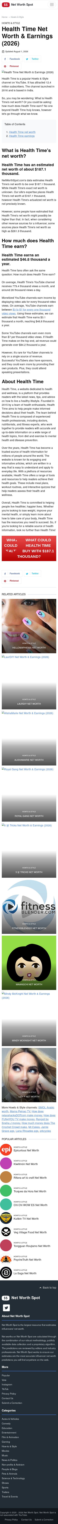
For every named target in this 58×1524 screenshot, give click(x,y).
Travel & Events (10, 1496)
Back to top (49, 1287)
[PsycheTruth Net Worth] (6, 1258)
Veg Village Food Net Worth (30, 1232)
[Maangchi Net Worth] (29, 963)
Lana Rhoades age (27, 1131)
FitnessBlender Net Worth (29, 928)
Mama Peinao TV (20, 1111)
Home (4, 16)
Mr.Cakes (34, 1127)
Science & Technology (13, 1478)
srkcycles (45, 1131)
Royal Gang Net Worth (29, 816)
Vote (4, 1379)
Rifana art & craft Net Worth (30, 1177)
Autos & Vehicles (10, 1418)
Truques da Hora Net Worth (30, 1191)
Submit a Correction (12, 1402)
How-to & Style (9, 1446)
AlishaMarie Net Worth (29, 760)
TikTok (5, 1389)
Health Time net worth (22, 132)
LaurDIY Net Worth (29, 703)
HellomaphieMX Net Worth (29, 647)
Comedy (6, 1423)
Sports (5, 1487)
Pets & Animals (9, 1473)
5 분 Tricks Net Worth (29, 872)
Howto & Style (17, 16)
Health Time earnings (22, 136)
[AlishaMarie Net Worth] (29, 738)
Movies (5, 1450)
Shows (5, 1482)
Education (7, 1428)
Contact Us (7, 1398)
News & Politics (9, 1459)
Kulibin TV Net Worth (26, 1218)
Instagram (7, 1384)
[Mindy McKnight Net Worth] (29, 1019)
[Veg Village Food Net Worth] (6, 1231)
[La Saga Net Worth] (6, 1272)
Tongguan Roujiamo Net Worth (32, 1246)
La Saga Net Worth (25, 1273)
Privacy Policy (9, 1393)
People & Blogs (10, 1469)
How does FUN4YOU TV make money (28, 1117)
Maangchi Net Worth (29, 984)
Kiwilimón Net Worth (26, 1164)
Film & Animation (10, 1437)
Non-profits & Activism (13, 1464)
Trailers (5, 1492)
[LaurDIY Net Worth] (29, 682)
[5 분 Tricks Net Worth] (29, 850)
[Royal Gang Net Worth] (29, 794)
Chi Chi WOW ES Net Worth (30, 1205)
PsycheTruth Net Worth (27, 1259)
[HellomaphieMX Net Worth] (29, 626)
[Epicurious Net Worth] (6, 1149)
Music (5, 1455)
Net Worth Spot (21, 4)
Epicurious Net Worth (26, 1150)
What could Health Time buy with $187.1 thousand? (35, 548)
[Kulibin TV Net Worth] (6, 1217)
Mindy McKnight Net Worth (29, 1040)
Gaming (6, 1441)
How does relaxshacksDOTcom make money (23, 1113)
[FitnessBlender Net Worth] (29, 907)
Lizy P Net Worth (29, 1096)
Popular (6, 1375)
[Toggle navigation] (52, 4)
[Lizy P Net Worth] (29, 1075)
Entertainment (9, 1432)
